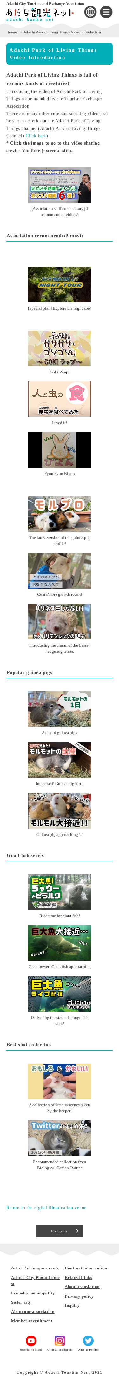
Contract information (86, 1268)
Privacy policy (79, 1296)
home (12, 32)
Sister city (21, 1302)
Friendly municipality (33, 1293)
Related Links (78, 1277)
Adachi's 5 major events (35, 1268)
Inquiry (72, 1305)
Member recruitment (31, 1320)
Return (59, 1231)
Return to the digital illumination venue (46, 1208)
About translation (82, 1286)
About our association (33, 1311)
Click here (36, 135)
